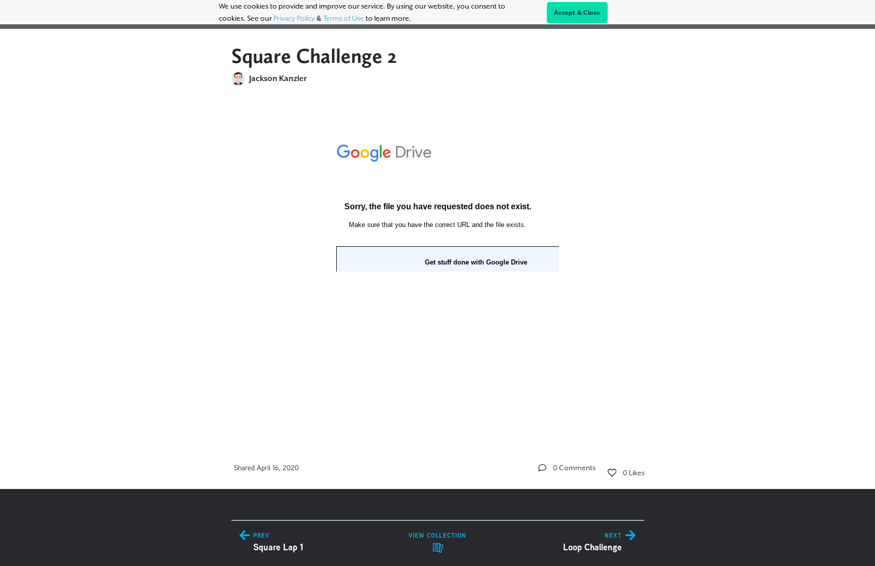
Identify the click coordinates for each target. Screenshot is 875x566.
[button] (542, 468)
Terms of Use (343, 18)
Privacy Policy (294, 18)
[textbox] (437, 214)
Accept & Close (577, 12)
